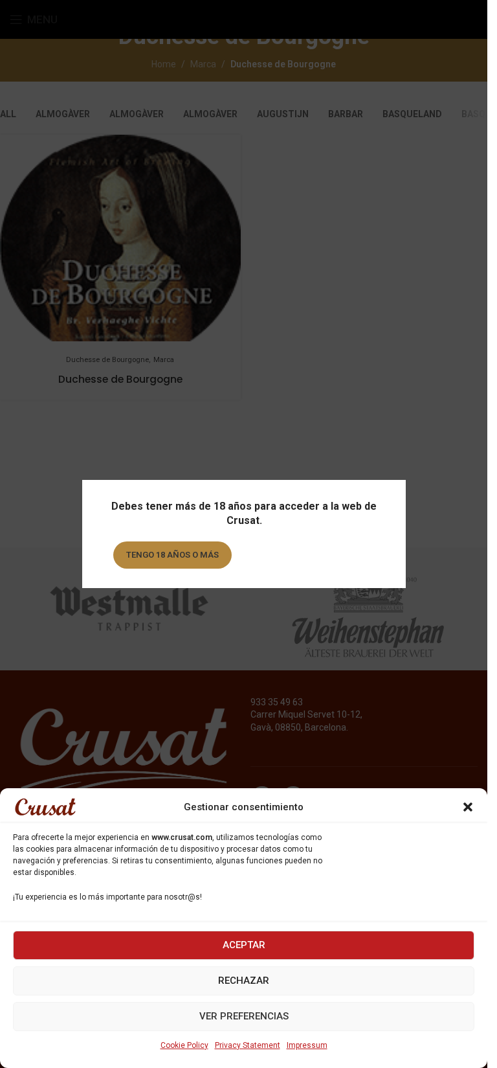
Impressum (307, 1045)
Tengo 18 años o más (172, 555)
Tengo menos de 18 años (308, 555)
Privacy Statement (247, 1045)
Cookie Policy (184, 1045)
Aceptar (244, 945)
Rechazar (243, 980)
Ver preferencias (244, 1016)
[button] (467, 807)
